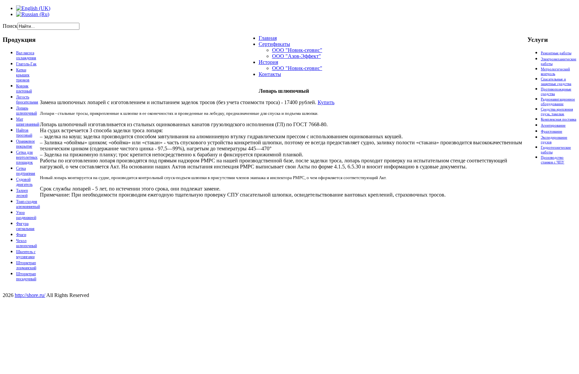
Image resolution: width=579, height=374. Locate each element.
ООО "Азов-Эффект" (296, 56)
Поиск (10, 26)
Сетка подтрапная (25, 171)
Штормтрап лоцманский (26, 265)
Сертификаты (274, 44)
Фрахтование (551, 131)
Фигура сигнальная (25, 226)
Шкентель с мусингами (26, 254)
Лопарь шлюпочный (26, 111)
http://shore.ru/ (30, 295)
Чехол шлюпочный (26, 243)
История (268, 62)
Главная (268, 38)
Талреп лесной (22, 193)
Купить (326, 102)
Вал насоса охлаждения (26, 55)
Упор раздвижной (26, 215)
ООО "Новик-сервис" (297, 50)
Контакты (270, 74)
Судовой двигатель (24, 182)
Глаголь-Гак (26, 64)
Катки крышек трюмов (22, 75)
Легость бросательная (27, 99)
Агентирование (553, 125)
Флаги (21, 234)
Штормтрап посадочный (26, 276)
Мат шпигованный (27, 122)
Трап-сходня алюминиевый (28, 204)
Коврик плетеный (24, 88)
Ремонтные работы (556, 53)
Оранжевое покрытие (25, 144)
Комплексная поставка (558, 119)
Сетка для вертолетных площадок (27, 157)
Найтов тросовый (24, 133)
